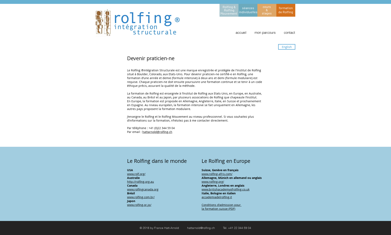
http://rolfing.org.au (140, 182)
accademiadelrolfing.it (217, 197)
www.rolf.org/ (136, 174)
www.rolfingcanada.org (142, 189)
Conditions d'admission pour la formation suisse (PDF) (222, 207)
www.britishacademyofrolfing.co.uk (225, 189)
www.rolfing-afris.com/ (217, 174)
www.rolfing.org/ (213, 182)
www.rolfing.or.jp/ (139, 205)
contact (289, 32)
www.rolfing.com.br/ (141, 197)
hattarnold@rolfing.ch (157, 132)
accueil (241, 32)
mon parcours (266, 32)
